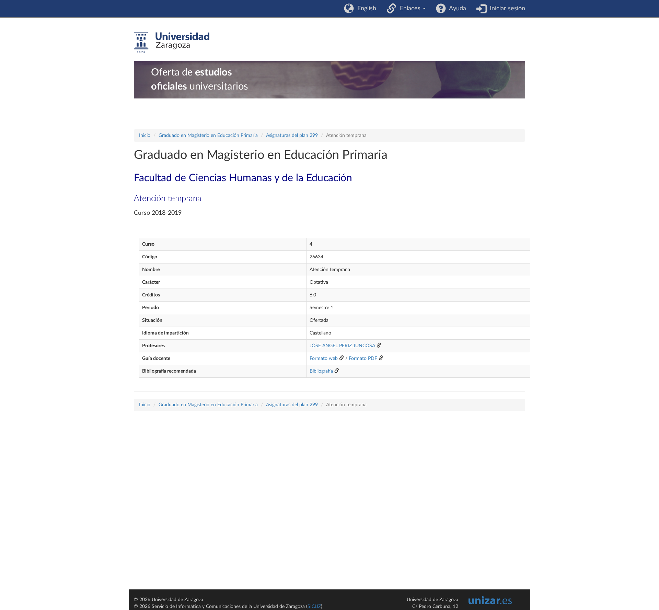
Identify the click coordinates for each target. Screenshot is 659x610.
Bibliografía (321, 371)
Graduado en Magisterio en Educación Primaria (208, 135)
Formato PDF (363, 358)
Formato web (324, 358)
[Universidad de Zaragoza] (171, 42)
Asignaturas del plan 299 (292, 135)
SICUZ (314, 606)
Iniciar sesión (505, 8)
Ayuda (456, 8)
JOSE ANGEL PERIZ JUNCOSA (342, 345)
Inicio (144, 135)
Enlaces (409, 8)
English (365, 8)
